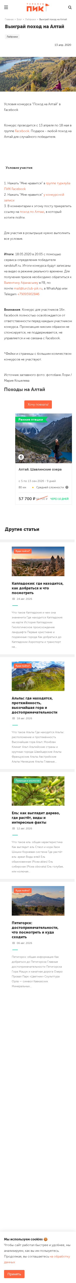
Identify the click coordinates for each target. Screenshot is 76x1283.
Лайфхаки (30, 19)
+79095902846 (28, 294)
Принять (14, 1274)
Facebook (22, 131)
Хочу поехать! (38, 404)
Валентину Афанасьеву (21, 283)
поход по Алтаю (32, 212)
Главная (9, 19)
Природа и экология (28, 780)
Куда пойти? (23, 551)
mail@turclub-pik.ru (28, 288)
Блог (19, 19)
